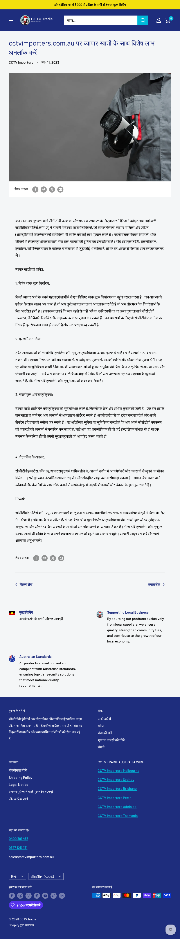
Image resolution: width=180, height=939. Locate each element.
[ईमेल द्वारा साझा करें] (60, 189)
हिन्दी (13, 876)
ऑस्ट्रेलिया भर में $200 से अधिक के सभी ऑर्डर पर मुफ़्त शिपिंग (90, 5)
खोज (101, 726)
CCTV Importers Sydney (116, 779)
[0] (167, 20)
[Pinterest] (37, 896)
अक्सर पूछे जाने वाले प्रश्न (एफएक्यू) (31, 791)
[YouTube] (45, 896)
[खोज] (142, 20)
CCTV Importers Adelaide (117, 806)
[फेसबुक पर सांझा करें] (35, 189)
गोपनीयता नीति (18, 770)
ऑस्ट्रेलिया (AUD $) (42, 876)
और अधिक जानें (18, 799)
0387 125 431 (18, 847)
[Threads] (20, 896)
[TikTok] (53, 896)
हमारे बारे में (104, 719)
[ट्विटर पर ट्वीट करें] (52, 189)
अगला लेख (154, 584)
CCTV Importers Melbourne (118, 770)
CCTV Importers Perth (114, 797)
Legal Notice (18, 784)
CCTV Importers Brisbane (117, 788)
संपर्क (101, 747)
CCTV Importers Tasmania (118, 815)
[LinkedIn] (62, 896)
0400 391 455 (18, 838)
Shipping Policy (20, 777)
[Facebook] (12, 896)
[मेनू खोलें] (11, 20)
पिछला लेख (26, 584)
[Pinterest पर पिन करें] (44, 189)
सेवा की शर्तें (105, 733)
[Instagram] (28, 896)
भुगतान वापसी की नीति (111, 740)
